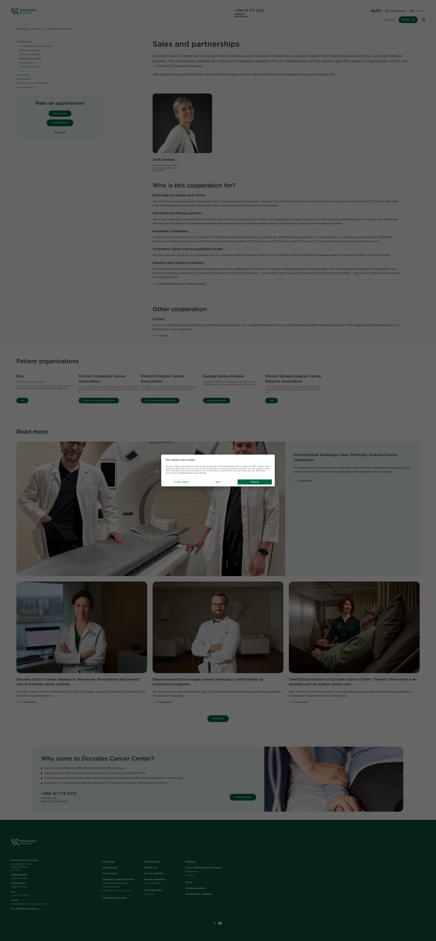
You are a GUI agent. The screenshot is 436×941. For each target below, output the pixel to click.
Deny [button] (218, 482)
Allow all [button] (255, 482)
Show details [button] (183, 482)
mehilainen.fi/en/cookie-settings (192, 473)
